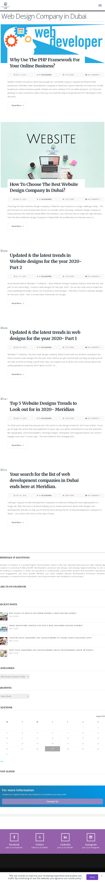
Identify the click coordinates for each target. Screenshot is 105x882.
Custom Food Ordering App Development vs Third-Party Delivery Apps (50, 638)
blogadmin (47, 75)
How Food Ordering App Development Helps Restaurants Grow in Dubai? (51, 650)
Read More (16, 105)
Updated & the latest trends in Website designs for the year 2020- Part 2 (46, 261)
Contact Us (52, 801)
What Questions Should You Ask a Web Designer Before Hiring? (46, 625)
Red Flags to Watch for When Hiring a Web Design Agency (43, 613)
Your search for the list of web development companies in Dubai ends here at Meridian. (44, 480)
